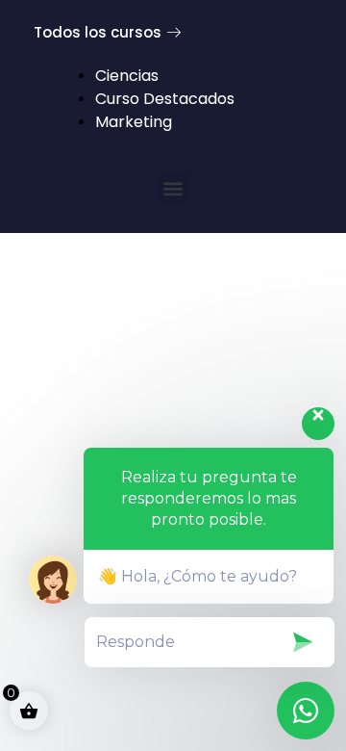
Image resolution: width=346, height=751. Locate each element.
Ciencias (127, 76)
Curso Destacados (165, 99)
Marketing (133, 122)
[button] (173, 188)
